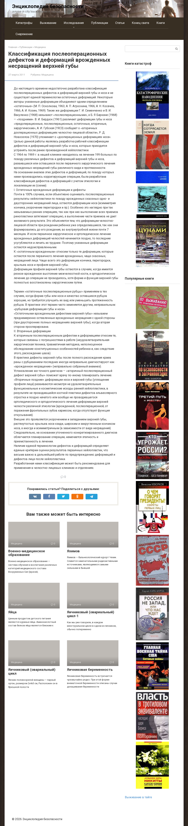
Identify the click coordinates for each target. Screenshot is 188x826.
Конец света (140, 23)
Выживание (48, 23)
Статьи (119, 23)
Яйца (12, 612)
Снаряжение (24, 34)
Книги (160, 23)
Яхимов (73, 551)
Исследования (74, 23)
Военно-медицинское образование (26, 553)
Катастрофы (24, 23)
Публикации (99, 23)
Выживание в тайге (138, 797)
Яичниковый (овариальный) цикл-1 (90, 614)
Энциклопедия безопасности (48, 6)
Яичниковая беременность (90, 669)
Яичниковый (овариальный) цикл (31, 671)
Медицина (47, 74)
